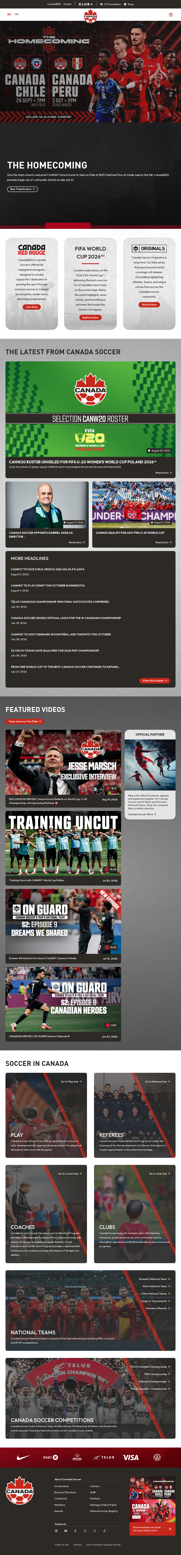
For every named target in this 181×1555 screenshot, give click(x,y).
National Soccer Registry (104, 1511)
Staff (93, 1492)
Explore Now (90, 317)
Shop (130, 4)
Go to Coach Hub (68, 1173)
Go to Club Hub (158, 1173)
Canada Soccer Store (141, 814)
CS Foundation (112, 4)
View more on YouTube (23, 721)
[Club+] (86, 4)
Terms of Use (61, 1544)
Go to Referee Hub (156, 1081)
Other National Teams (154, 1293)
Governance (61, 1486)
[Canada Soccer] (90, 16)
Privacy (77, 1544)
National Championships (152, 1381)
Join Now (32, 307)
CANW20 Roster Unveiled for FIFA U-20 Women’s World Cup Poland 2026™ (82, 462)
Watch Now (149, 304)
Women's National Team (153, 1279)
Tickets (67, 4)
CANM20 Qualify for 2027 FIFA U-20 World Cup (130, 532)
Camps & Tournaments (153, 1301)
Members (59, 1504)
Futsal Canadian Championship (148, 1388)
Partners (95, 1498)
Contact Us (60, 1498)
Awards (58, 1511)
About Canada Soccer (68, 1479)
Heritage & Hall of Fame (103, 1504)
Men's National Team (155, 1286)
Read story (162, 472)
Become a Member (22, 194)
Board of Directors (65, 1492)
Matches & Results (156, 1308)
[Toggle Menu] (171, 14)
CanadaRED (54, 4)
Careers (95, 1486)
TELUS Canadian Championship (148, 1366)
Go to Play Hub (69, 1081)
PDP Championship (156, 1374)
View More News (153, 680)
